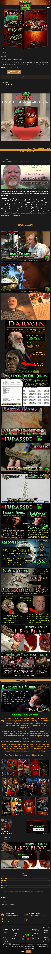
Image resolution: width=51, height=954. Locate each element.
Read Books (36, 941)
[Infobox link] (12, 914)
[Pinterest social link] (8, 85)
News (5, 932)
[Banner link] (38, 827)
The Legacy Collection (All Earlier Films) (6, 833)
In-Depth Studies (5, 938)
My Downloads (36, 935)
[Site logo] (25, 5)
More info (22, 951)
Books (15, 933)
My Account (36, 933)
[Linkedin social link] (10, 85)
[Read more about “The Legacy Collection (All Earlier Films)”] (2, 829)
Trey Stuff (5, 941)
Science (5, 935)
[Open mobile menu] (1, 2)
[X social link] (7, 85)
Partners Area (35, 938)
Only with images (7, 901)
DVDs (7, 82)
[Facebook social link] (5, 85)
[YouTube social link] (28, 939)
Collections (15, 938)
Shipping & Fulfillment (46, 938)
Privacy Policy (45, 935)
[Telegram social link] (12, 85)
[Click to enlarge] (3, 48)
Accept (28, 951)
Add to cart (14, 72)
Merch (15, 941)
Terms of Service (46, 931)
